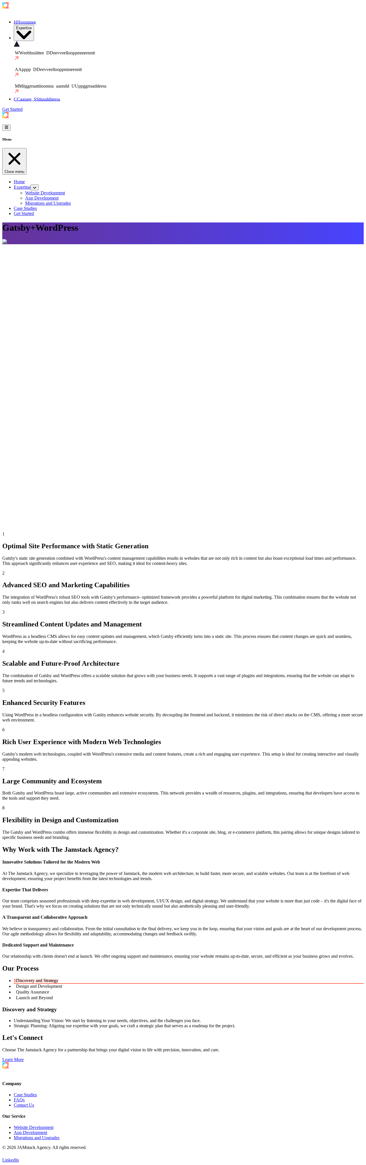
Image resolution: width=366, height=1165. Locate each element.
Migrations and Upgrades (36, 1137)
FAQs (19, 1099)
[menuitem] (24, 33)
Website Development (33, 1127)
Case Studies (25, 1094)
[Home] (20, 12)
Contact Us (24, 1105)
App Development (30, 1132)
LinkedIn (10, 1160)
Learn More (13, 1059)
